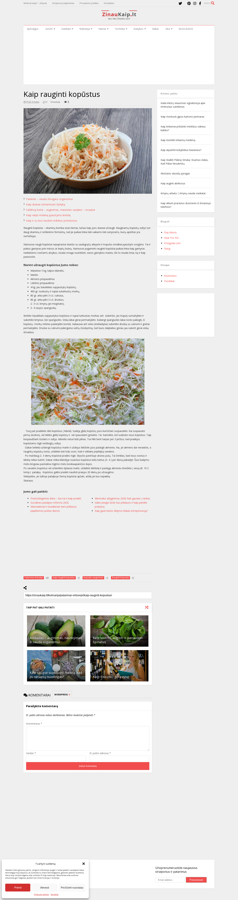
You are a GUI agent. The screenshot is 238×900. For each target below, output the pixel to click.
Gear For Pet (171, 237)
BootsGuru (170, 275)
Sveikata (66, 28)
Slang (167, 248)
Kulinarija (84, 28)
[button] (83, 863)
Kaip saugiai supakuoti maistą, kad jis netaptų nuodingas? (56, 674)
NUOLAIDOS (186, 28)
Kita (168, 28)
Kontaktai (55, 894)
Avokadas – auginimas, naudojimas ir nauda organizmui (56, 640)
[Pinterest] (189, 3)
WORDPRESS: (62, 694)
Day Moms (170, 232)
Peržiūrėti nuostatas (72, 887)
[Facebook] (200, 3)
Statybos (138, 28)
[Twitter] (180, 3)
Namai (102, 28)
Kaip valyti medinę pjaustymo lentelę (48, 215)
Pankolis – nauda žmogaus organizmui (49, 199)
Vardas (31, 753)
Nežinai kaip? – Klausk (35, 3)
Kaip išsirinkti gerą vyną (111, 677)
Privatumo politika (41, 894)
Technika (120, 28)
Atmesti (44, 887)
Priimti (17, 887)
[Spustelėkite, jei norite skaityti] (56, 631)
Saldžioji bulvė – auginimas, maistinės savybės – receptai (60, 209)
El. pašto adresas (100, 753)
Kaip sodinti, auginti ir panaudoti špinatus (118, 640)
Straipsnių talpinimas (63, 3)
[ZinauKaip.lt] (119, 18)
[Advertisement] (119, 58)
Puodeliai (169, 281)
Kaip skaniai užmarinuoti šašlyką (45, 204)
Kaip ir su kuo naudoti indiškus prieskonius (51, 220)
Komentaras (34, 723)
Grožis (49, 28)
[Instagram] (194, 3)
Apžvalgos (33, 28)
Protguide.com (172, 243)
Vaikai (155, 28)
